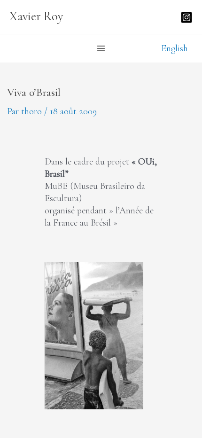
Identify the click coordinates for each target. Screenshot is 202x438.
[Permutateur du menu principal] (101, 48)
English (174, 48)
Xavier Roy (36, 16)
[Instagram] (186, 17)
